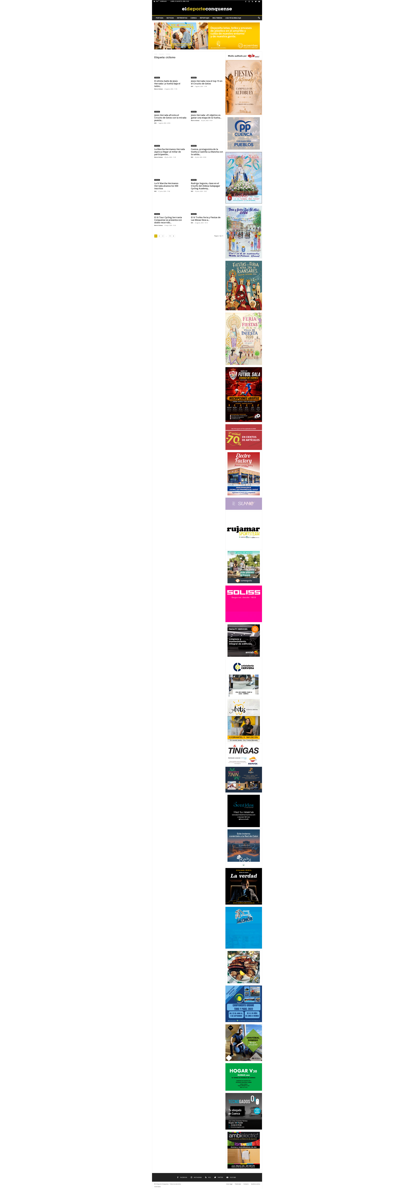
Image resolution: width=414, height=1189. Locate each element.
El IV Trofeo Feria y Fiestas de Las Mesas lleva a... (205, 218)
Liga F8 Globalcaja (233, 18)
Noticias (170, 18)
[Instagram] (249, 1)
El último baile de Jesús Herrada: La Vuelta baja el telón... (167, 84)
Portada (159, 18)
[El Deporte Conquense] (207, 9)
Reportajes (204, 18)
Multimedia (217, 18)
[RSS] (252, 1)
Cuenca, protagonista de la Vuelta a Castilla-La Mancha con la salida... (207, 152)
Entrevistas (182, 18)
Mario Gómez (158, 89)
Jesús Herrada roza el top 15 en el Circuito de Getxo (206, 82)
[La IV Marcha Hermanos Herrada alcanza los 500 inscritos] (170, 172)
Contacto (246, 1184)
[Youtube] (259, 1)
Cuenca (194, 18)
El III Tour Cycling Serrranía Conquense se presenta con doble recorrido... (168, 220)
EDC (192, 86)
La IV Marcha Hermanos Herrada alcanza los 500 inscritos (166, 186)
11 (170, 236)
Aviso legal (229, 1184)
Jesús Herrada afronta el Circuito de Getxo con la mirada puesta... (170, 118)
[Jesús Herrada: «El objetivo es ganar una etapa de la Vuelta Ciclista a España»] (207, 104)
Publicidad (238, 1184)
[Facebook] (246, 1)
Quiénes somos (255, 1184)
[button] (258, 18)
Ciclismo (157, 77)
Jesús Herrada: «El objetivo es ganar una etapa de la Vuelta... (206, 116)
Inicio (155, 54)
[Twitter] (256, 1)
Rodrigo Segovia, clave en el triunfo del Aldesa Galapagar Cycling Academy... (205, 186)
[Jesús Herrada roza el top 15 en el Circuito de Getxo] (207, 69)
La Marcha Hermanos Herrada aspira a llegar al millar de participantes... (169, 152)
